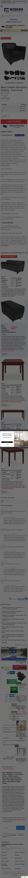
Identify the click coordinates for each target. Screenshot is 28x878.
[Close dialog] (27, 432)
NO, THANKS (7, 444)
